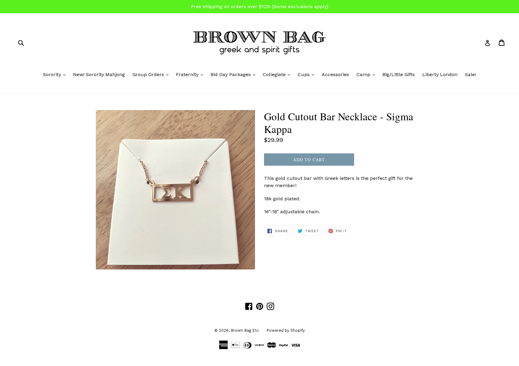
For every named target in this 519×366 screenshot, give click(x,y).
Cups (307, 74)
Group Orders (151, 74)
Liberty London (439, 74)
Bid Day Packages (234, 74)
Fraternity (191, 74)
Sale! (470, 74)
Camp (367, 74)
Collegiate (278, 74)
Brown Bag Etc (245, 330)
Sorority (55, 74)
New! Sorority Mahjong (99, 74)
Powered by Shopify (285, 330)
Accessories (335, 74)
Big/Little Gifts (398, 74)
